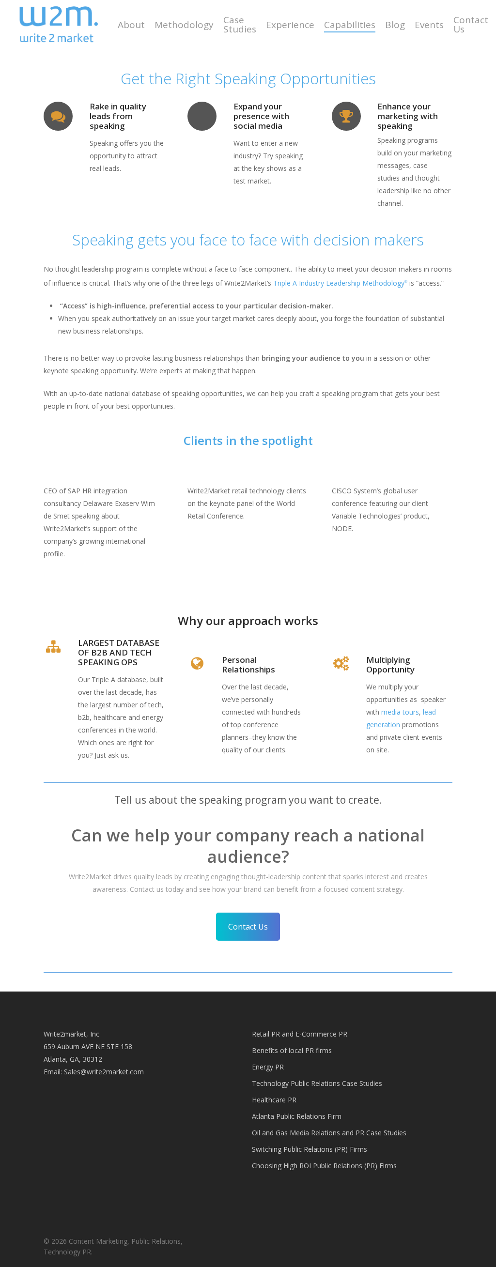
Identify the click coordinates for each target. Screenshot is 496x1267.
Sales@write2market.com (104, 1071)
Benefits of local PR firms (292, 1050)
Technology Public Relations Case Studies (317, 1083)
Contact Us (248, 926)
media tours (400, 712)
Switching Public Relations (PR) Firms (309, 1149)
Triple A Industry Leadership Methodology (340, 283)
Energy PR (268, 1066)
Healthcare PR (274, 1099)
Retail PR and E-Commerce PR (299, 1033)
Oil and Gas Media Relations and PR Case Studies (329, 1132)
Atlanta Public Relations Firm (296, 1116)
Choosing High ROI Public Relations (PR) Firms (324, 1165)
